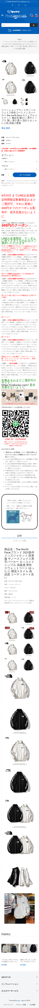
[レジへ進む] (19, 5)
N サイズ (5, 166)
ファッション (28, 183)
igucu (19, 1000)
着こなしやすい (6, 183)
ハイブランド (10, 181)
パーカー (26, 181)
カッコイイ (18, 181)
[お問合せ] (13, 5)
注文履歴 (32, 1005)
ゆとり (6, 185)
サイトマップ (8, 1005)
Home (19, 39)
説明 (19, 535)
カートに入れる (25, 175)
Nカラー (5, 158)
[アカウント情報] (26, 5)
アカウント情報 (21, 1005)
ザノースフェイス (17, 183)
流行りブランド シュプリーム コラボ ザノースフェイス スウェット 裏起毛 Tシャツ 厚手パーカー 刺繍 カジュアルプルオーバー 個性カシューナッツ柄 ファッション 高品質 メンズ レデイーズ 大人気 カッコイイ (28, 961)
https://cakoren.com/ (15, 385)
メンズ (11, 185)
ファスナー (33, 181)
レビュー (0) (19, 540)
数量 (2, 175)
